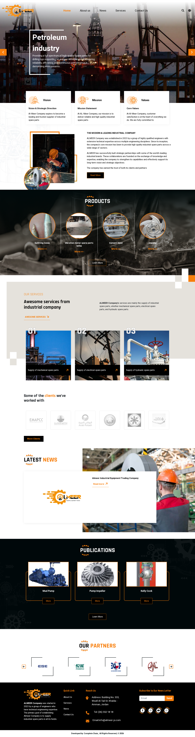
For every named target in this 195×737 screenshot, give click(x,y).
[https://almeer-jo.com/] (42, 666)
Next (191, 52)
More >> (42, 249)
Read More (95, 175)
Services (121, 11)
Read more (98, 484)
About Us (68, 697)
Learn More (97, 262)
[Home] (22, 11)
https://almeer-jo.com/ (36, 420)
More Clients (33, 438)
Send (169, 698)
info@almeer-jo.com (110, 720)
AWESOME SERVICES (35, 317)
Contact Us (141, 11)
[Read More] (79, 666)
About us (85, 11)
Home (67, 11)
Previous (3, 52)
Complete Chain (91, 733)
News (102, 11)
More (48, 601)
